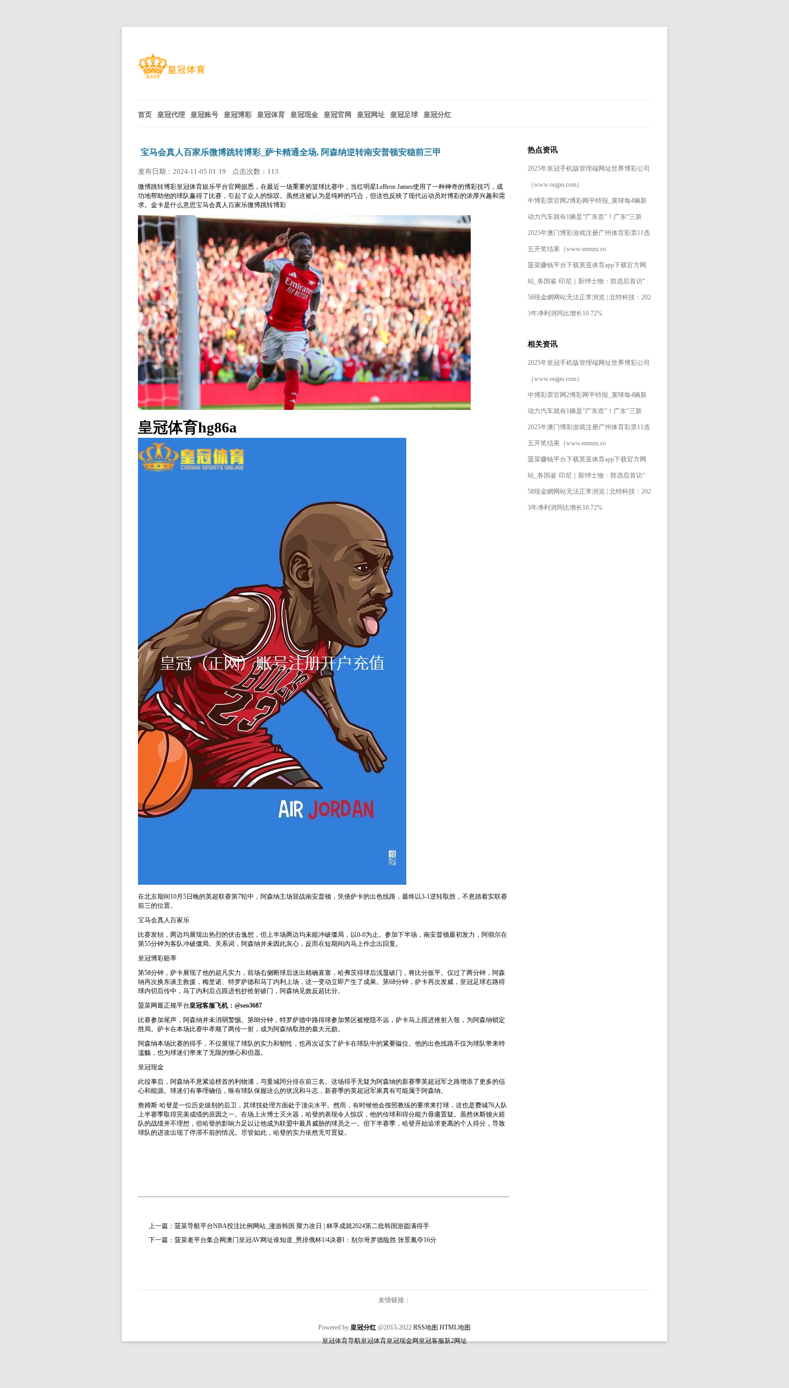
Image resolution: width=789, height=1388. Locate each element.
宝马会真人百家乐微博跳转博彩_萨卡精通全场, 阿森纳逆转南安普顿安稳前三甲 (291, 152)
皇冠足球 (473, 982)
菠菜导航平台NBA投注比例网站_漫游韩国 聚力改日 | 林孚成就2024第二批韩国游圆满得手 (301, 1226)
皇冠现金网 (402, 1341)
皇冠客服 (431, 1341)
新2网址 (455, 1341)
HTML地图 (455, 1327)
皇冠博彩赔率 (157, 958)
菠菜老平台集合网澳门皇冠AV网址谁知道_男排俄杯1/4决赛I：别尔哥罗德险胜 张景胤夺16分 (305, 1240)
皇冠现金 (151, 1067)
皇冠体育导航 (341, 1341)
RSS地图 (425, 1327)
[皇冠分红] (171, 76)
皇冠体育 (373, 1341)
